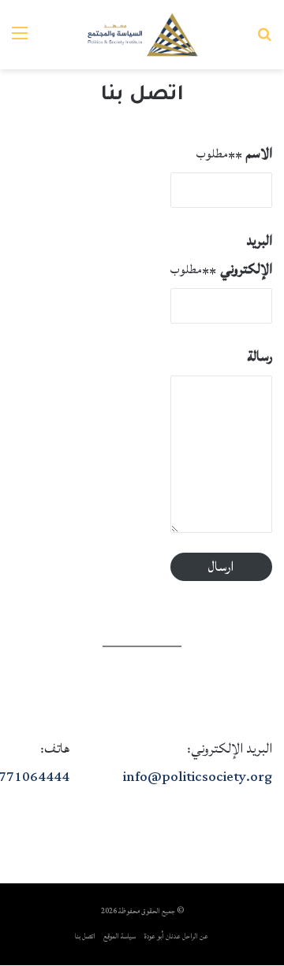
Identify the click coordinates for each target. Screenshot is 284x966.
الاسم (234, 153)
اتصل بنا (85, 936)
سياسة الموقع (119, 936)
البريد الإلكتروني (221, 255)
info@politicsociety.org (197, 776)
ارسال (221, 566)
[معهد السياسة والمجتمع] (142, 34)
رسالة (259, 356)
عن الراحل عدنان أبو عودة (177, 936)
